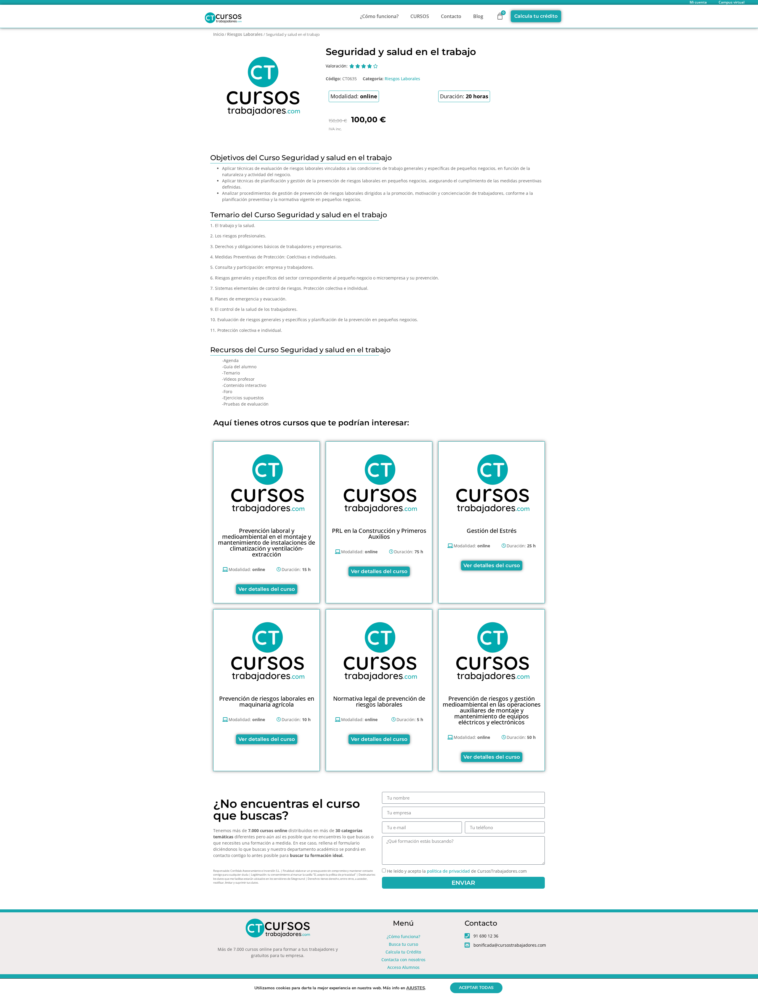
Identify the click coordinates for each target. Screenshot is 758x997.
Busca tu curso (403, 944)
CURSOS (419, 16)
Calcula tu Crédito (403, 952)
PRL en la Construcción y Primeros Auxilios (379, 534)
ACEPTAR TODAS (476, 987)
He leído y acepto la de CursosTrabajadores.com (457, 871)
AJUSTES (415, 987)
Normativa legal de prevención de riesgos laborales (379, 701)
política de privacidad (448, 871)
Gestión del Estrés (492, 531)
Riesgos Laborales (245, 34)
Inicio (218, 34)
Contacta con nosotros (403, 959)
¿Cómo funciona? (379, 16)
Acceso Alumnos (403, 967)
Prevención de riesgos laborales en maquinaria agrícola (266, 701)
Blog (478, 16)
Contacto (451, 16)
